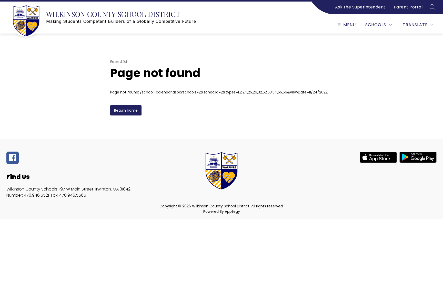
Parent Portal (408, 7)
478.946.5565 (72, 195)
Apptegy (232, 211)
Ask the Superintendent (360, 7)
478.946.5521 (36, 195)
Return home (126, 110)
